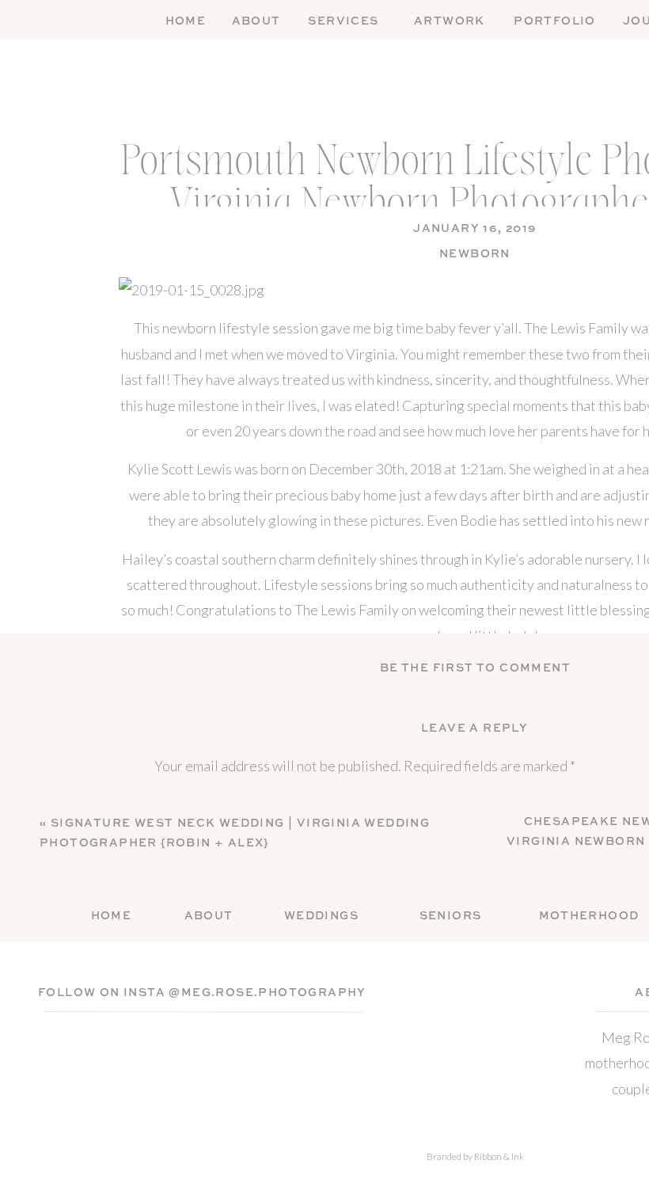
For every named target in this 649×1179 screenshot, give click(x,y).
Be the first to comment (475, 668)
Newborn (474, 254)
